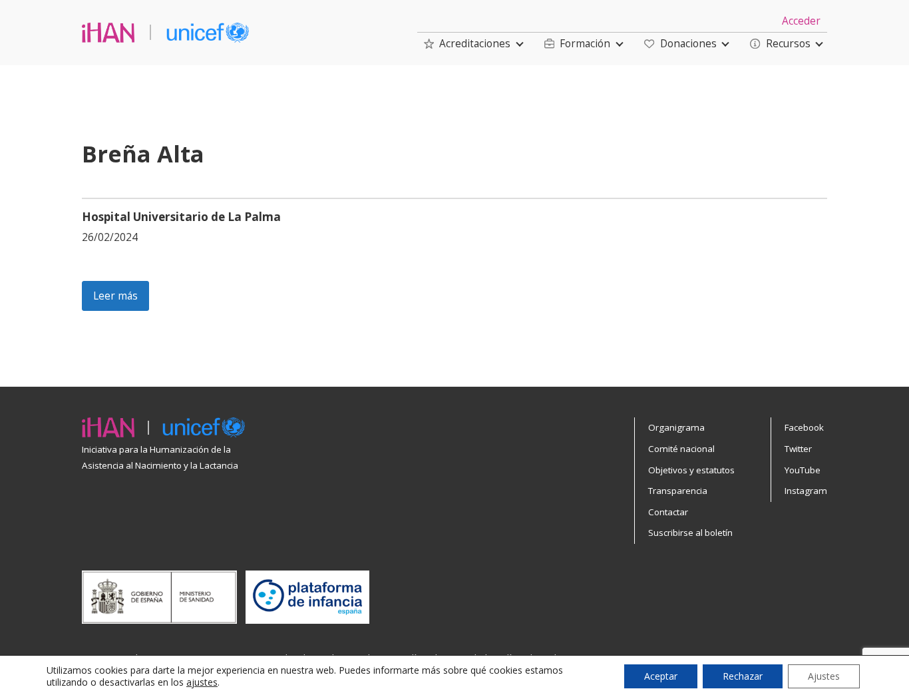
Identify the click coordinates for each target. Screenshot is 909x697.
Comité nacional (681, 449)
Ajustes (824, 676)
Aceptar (660, 676)
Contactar (668, 512)
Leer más (115, 296)
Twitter (798, 449)
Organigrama (676, 427)
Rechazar (743, 676)
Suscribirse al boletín (690, 533)
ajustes (202, 682)
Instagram (806, 491)
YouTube (802, 470)
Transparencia (677, 491)
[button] (467, 44)
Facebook (804, 427)
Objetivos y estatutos (691, 470)
